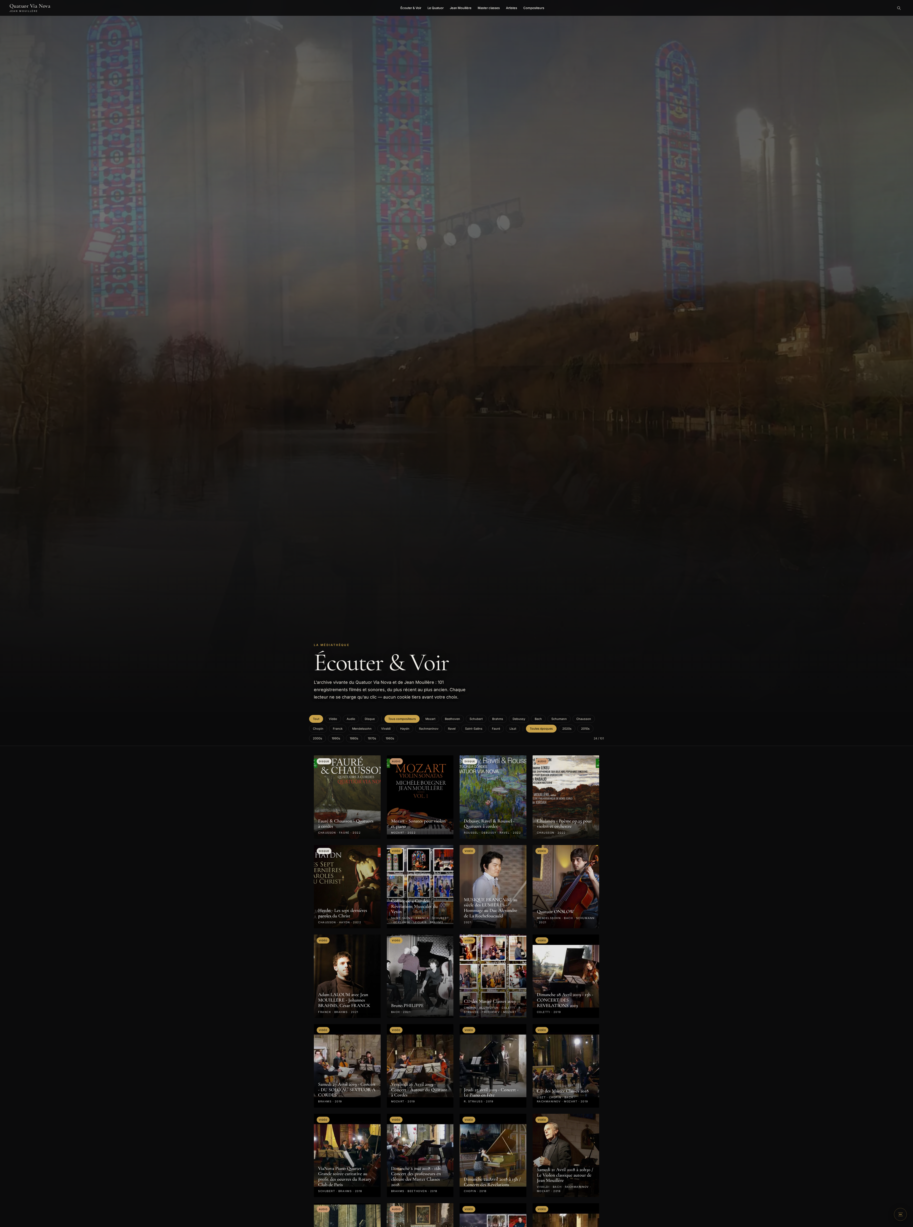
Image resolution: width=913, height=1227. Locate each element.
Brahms (497, 719)
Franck (338, 728)
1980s (354, 738)
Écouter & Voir (410, 8)
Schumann (559, 719)
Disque (370, 719)
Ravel (452, 728)
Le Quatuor (435, 8)
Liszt (513, 728)
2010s (585, 728)
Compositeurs (533, 8)
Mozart (430, 719)
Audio (351, 719)
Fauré (496, 728)
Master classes (489, 8)
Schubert (476, 719)
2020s (567, 728)
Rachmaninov (428, 728)
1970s (372, 738)
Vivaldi (386, 728)
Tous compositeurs (402, 719)
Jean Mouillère (460, 8)
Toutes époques (541, 728)
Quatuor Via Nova (30, 7)
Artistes (511, 8)
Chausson (583, 719)
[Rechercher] (898, 8)
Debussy (519, 719)
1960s (390, 738)
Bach (538, 719)
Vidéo (333, 719)
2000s (317, 738)
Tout (316, 719)
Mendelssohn (362, 728)
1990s (336, 738)
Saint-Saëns (473, 728)
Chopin (318, 728)
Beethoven (452, 719)
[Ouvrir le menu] (900, 1214)
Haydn (404, 728)
